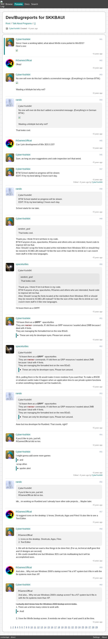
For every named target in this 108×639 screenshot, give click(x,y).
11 (35, 627)
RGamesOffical (24, 60)
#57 (101, 512)
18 (59, 627)
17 (55, 627)
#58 (101, 529)
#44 (101, 100)
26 (86, 627)
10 (31, 627)
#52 (101, 346)
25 (83, 627)
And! (22, 611)
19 (62, 627)
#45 (101, 141)
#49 (101, 219)
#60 (101, 585)
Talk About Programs (22, 23)
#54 (101, 435)
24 (79, 627)
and (21, 460)
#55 (101, 452)
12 (38, 627)
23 (76, 627)
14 (45, 627)
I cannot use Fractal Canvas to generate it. (37, 611)
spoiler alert (25, 468)
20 (66, 627)
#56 (101, 482)
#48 (101, 189)
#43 (101, 75)
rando (19, 100)
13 (42, 627)
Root (8, 23)
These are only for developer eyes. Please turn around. (45, 335)
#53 (101, 393)
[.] (35, 23)
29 (96, 627)
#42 (101, 60)
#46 (101, 155)
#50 (101, 264)
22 (72, 627)
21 (69, 627)
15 (48, 627)
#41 (101, 39)
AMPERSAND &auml (24, 460)
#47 (101, 169)
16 (52, 627)
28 (93, 627)
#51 (101, 318)
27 (90, 627)
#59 (101, 568)
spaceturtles (22, 264)
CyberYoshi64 (14, 28)
